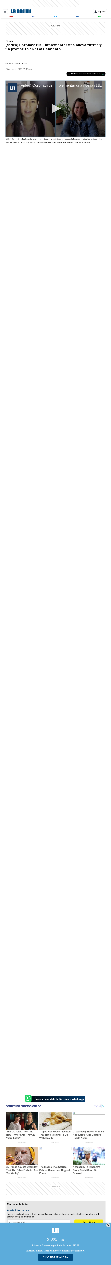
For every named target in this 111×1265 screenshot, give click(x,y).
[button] (55, 108)
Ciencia (9, 41)
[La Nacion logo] (21, 12)
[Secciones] (5, 11)
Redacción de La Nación (19, 63)
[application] (55, 109)
